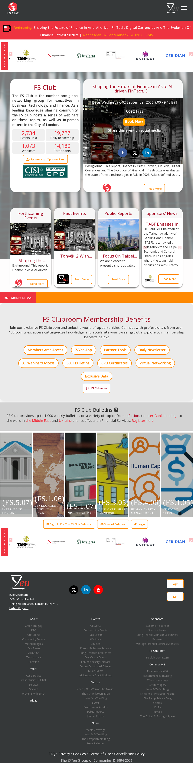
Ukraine (65, 420)
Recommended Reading (157, 675)
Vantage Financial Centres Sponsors (157, 644)
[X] (134, 153)
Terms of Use (100, 754)
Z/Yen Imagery (33, 625)
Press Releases (95, 743)
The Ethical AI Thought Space (157, 716)
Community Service (33, 639)
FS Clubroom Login (157, 657)
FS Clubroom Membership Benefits (97, 319)
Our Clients (33, 634)
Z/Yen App (83, 350)
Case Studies (33, 675)
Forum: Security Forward (95, 662)
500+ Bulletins (78, 363)
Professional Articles (95, 707)
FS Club (45, 87)
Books (96, 702)
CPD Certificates (114, 363)
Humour (157, 712)
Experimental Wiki (157, 671)
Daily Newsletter (152, 350)
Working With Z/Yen (33, 693)
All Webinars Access (38, 363)
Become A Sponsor (157, 625)
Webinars (95, 639)
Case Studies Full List (33, 680)
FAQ (33, 630)
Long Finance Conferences (95, 653)
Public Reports (118, 213)
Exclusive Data (96, 376)
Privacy (64, 754)
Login (141, 524)
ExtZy (157, 707)
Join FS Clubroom (96, 388)
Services (33, 684)
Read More (154, 188)
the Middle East (38, 420)
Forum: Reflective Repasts (95, 648)
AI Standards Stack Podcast (95, 675)
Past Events (74, 213)
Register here (143, 420)
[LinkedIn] (86, 589)
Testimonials (33, 657)
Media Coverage (95, 730)
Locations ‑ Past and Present (157, 694)
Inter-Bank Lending (161, 415)
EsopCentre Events (95, 657)
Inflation (132, 415)
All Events (95, 625)
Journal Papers (95, 716)
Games (157, 703)
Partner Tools (115, 350)
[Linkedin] (147, 152)
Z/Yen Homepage (157, 680)
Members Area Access (45, 350)
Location (33, 662)
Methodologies (34, 644)
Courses (95, 644)
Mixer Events (95, 671)
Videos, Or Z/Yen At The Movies (96, 689)
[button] (134, 122)
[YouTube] (98, 589)
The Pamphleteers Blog (96, 693)
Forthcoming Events (30, 215)
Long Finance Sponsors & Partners (157, 634)
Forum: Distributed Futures (96, 666)
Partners (157, 639)
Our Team (34, 648)
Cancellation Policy (129, 754)
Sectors (33, 689)
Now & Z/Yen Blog (95, 698)
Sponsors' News (162, 213)
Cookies (79, 754)
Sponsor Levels (157, 630)
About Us (33, 653)
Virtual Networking (155, 363)
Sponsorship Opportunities (47, 159)
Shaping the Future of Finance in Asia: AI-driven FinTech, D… (133, 88)
